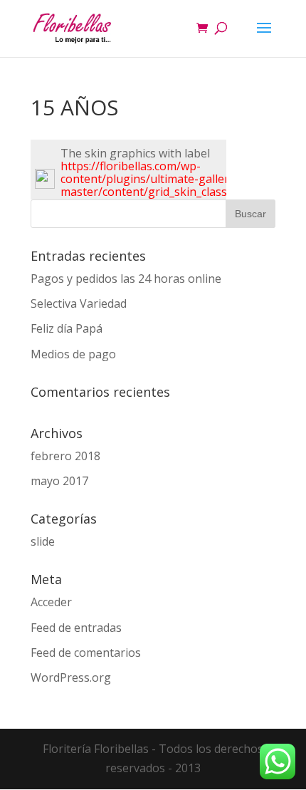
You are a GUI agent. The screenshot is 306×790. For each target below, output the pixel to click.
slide (43, 541)
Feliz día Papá (66, 328)
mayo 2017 (59, 481)
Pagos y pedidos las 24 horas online (126, 278)
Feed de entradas (76, 627)
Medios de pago (73, 354)
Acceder (51, 602)
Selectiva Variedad (79, 303)
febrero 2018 (65, 456)
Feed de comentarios (86, 652)
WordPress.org (71, 677)
